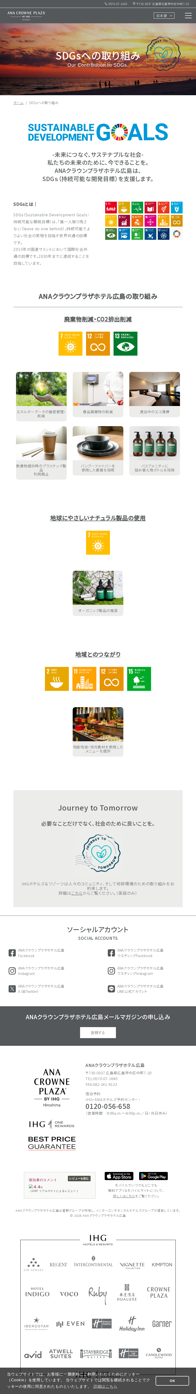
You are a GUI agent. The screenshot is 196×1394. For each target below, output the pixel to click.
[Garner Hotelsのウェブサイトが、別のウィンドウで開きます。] (162, 1323)
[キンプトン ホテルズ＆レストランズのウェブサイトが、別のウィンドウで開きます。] (162, 1264)
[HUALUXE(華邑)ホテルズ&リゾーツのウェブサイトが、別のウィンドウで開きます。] (127, 1292)
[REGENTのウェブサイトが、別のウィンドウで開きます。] (59, 1264)
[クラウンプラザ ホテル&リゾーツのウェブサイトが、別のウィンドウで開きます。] (158, 1292)
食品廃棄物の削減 (98, 411)
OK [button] (172, 1381)
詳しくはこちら (124, 1196)
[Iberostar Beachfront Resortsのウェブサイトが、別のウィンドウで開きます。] (36, 1323)
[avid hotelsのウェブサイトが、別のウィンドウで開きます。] (33, 1354)
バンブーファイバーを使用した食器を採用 (98, 467)
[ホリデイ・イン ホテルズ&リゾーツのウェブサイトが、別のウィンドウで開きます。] (132, 1324)
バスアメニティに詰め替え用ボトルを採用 (155, 467)
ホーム (18, 102)
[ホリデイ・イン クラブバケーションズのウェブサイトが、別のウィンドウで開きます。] (128, 1353)
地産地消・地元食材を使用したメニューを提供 (98, 748)
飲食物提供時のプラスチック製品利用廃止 (41, 470)
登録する (98, 1032)
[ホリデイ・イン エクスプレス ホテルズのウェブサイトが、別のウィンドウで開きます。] (102, 1324)
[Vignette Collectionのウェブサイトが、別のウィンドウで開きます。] (133, 1266)
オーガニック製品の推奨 (98, 610)
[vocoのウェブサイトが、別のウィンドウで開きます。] (69, 1294)
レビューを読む (79, 1178)
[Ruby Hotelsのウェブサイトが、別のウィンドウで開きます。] (97, 1296)
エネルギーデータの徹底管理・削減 (41, 413)
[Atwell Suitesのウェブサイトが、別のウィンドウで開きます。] (61, 1353)
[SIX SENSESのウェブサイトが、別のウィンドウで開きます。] (33, 1264)
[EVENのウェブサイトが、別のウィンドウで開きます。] (70, 1324)
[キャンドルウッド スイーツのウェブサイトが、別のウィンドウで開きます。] (159, 1353)
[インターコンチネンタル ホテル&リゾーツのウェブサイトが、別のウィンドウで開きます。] (93, 1260)
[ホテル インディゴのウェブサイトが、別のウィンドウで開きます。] (37, 1291)
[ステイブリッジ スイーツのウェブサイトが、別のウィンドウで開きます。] (96, 1353)
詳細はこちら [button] (105, 1386)
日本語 (161, 15)
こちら (77, 893)
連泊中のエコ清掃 (154, 411)
